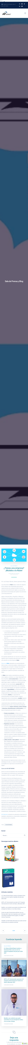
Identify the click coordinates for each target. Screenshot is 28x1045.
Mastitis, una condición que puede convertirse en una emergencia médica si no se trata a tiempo (13, 1019)
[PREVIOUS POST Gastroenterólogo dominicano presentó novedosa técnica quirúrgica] (3, 930)
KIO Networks (4, 814)
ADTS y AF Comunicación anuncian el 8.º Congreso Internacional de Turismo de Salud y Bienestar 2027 (14, 980)
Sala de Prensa (14, 565)
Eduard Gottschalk (14, 573)
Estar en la (5, 663)
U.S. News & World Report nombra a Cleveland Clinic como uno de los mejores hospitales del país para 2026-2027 (13, 897)
